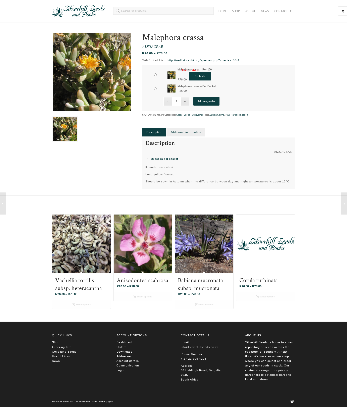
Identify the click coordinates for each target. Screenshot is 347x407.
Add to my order (206, 101)
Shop (55, 342)
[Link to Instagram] (292, 402)
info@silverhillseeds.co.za (200, 347)
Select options (83, 304)
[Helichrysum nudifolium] (3, 203)
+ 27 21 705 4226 (193, 358)
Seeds (179, 115)
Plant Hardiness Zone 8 (237, 115)
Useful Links (61, 356)
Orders (121, 347)
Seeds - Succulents (193, 115)
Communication (127, 365)
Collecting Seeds (64, 351)
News (56, 360)
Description (154, 132)
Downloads (124, 351)
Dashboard (124, 342)
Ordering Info (61, 347)
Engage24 (108, 401)
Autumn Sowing (216, 115)
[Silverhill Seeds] (78, 11)
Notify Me (200, 76)
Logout (121, 370)
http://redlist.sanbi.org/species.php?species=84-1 (203, 60)
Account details (127, 360)
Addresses (124, 356)
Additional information (185, 132)
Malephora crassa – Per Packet (197, 86)
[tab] (154, 132)
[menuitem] (223, 11)
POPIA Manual (83, 401)
